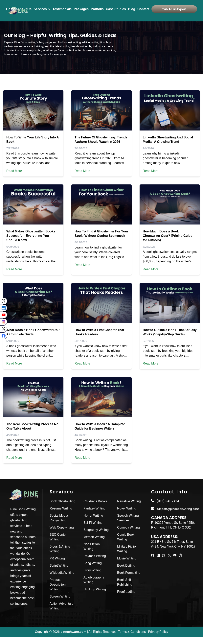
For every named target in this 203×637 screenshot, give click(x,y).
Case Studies (116, 9)
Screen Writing (60, 596)
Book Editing (126, 565)
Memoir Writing (94, 537)
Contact (143, 9)
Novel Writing (126, 508)
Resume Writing (61, 508)
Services (40, 9)
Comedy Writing (128, 527)
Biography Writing (96, 529)
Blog (131, 9)
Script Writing (59, 565)
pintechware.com (73, 631)
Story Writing (92, 570)
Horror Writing (93, 515)
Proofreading (126, 591)
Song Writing (92, 563)
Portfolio (97, 9)
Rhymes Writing (94, 556)
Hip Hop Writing (94, 589)
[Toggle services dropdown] (49, 9)
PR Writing (57, 558)
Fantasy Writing (94, 508)
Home (10, 9)
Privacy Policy (158, 631)
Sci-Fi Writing (92, 522)
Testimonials (62, 9)
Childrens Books (95, 501)
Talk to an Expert (174, 9)
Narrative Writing (129, 501)
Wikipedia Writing (62, 572)
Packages (81, 9)
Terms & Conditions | (132, 631)
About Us (24, 9)
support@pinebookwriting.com (178, 509)
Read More (14, 171)
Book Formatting (128, 572)
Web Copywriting (62, 527)
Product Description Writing (58, 584)
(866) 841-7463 (168, 501)
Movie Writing (126, 558)
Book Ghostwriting (62, 501)
